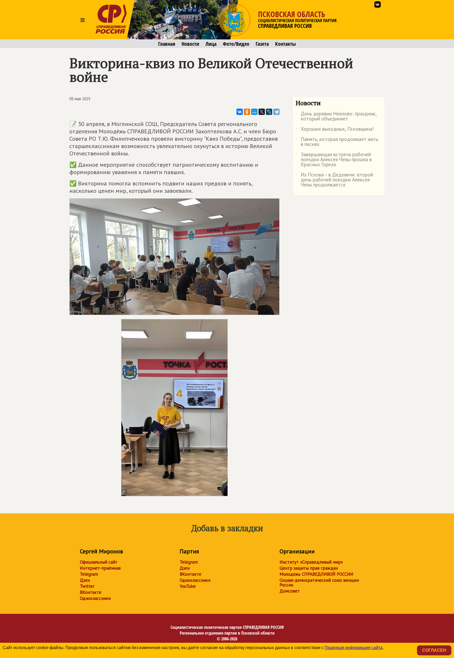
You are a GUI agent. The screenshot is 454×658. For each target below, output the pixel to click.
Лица (210, 44)
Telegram (89, 574)
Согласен (434, 650)
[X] (262, 112)
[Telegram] (276, 112)
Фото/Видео (236, 44)
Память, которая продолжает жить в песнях (337, 142)
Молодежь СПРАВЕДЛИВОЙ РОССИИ (316, 574)
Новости (190, 44)
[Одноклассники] (247, 112)
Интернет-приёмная (100, 568)
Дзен (85, 580)
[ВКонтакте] (239, 112)
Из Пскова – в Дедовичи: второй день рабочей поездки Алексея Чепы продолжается (334, 180)
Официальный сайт (98, 562)
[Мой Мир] (254, 112)
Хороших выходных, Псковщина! (335, 129)
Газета (262, 44)
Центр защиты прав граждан (309, 568)
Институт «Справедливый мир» (311, 562)
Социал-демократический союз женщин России (319, 582)
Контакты (285, 44)
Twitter (87, 586)
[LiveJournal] (269, 112)
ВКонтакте (90, 592)
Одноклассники (95, 598)
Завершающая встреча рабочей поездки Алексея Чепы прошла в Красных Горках (334, 160)
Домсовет (290, 591)
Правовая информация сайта (353, 647)
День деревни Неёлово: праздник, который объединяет (336, 116)
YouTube (188, 586)
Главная (166, 44)
